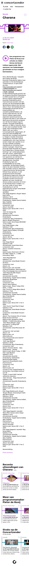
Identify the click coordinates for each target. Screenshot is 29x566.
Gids (11, 6)
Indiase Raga (10, 42)
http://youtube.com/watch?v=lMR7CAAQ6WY (12, 87)
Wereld (5, 14)
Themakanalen (19, 6)
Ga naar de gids (7, 534)
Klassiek (5, 537)
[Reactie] (12, 47)
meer (15, 470)
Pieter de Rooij (8, 452)
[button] (6, 58)
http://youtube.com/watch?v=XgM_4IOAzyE (12, 91)
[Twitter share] (8, 47)
